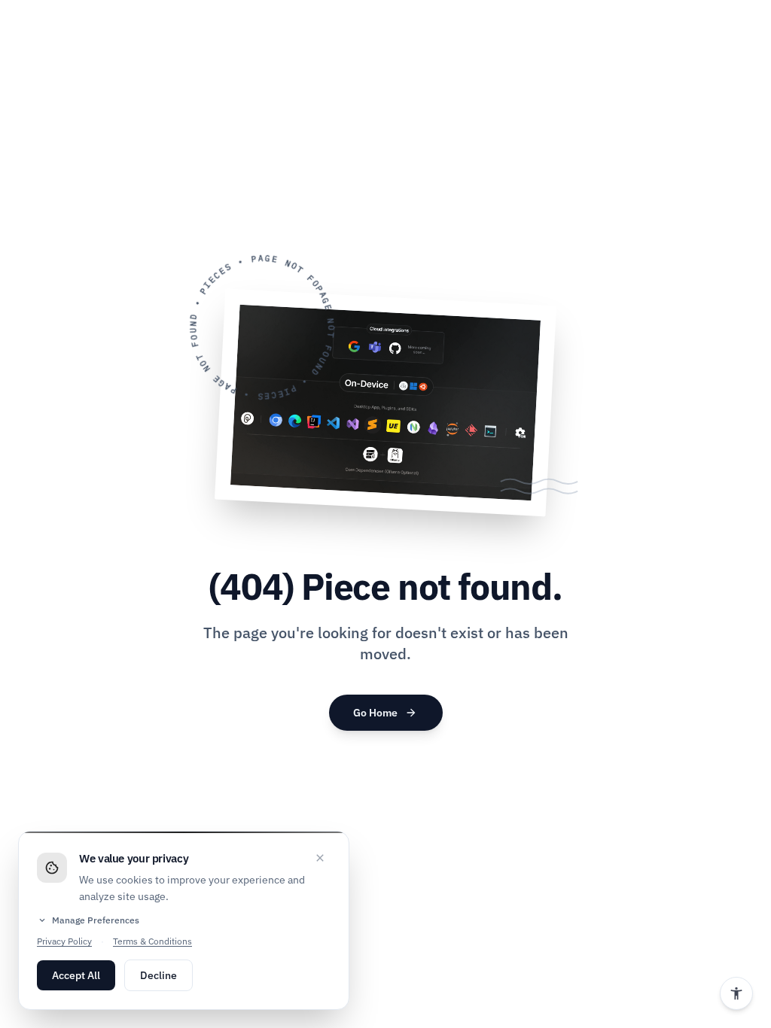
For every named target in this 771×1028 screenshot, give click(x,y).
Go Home (385, 712)
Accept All (76, 975)
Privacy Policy (64, 941)
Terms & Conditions (152, 941)
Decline (158, 975)
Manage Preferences (88, 920)
